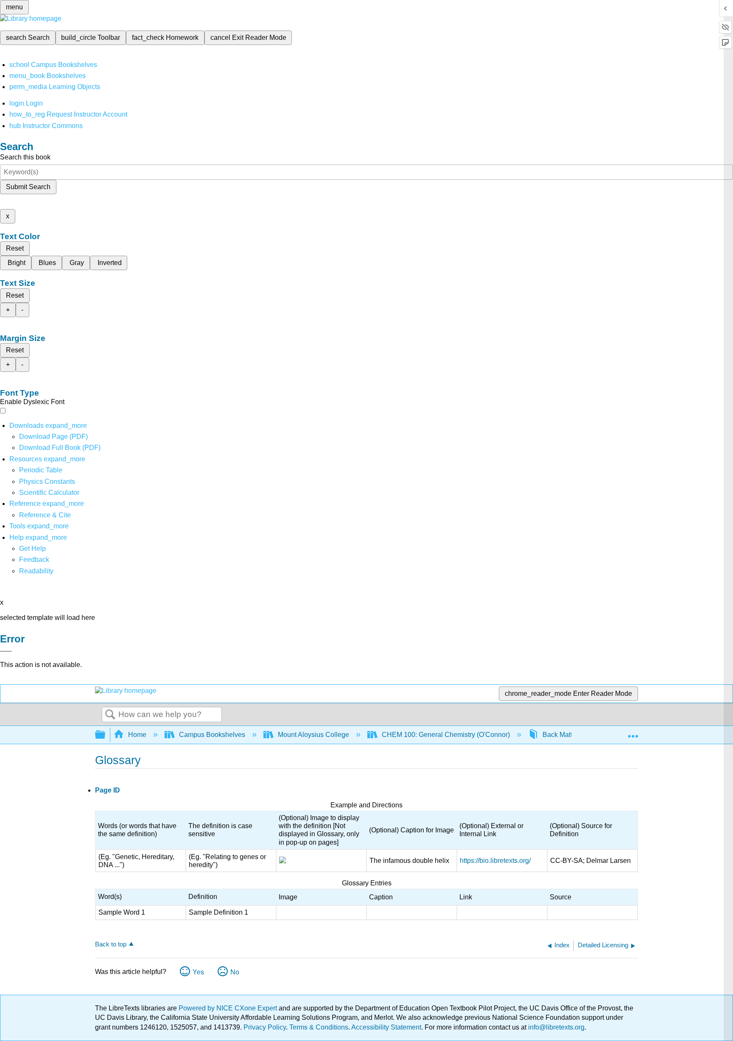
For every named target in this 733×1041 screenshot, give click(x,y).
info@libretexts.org (555, 1027)
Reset (15, 248)
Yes (198, 972)
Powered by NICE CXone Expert (229, 1008)
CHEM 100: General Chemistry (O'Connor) (446, 734)
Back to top (110, 944)
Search (110, 715)
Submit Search (28, 186)
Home (137, 734)
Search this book (25, 157)
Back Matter (560, 734)
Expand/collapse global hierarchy (105, 735)
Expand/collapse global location (633, 732)
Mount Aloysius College (313, 734)
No (234, 972)
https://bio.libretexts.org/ (495, 860)
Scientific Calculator (49, 492)
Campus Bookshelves (212, 734)
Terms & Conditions (318, 1027)
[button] (34, 559)
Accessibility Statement (386, 1027)
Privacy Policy (264, 1027)
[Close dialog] (6, 651)
